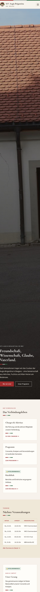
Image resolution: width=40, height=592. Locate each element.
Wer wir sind (7, 384)
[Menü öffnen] (38, 5)
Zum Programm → (11, 461)
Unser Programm (23, 384)
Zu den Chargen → (12, 436)
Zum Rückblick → (11, 489)
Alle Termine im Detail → (11, 548)
